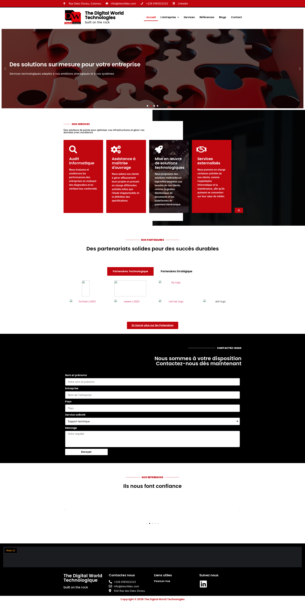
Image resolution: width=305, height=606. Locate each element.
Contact (236, 17)
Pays (68, 401)
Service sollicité (75, 415)
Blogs (222, 17)
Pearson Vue (162, 581)
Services (189, 17)
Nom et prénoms (76, 375)
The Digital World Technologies (104, 15)
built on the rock (97, 22)
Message (71, 428)
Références (207, 17)
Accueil (151, 17)
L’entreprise (168, 17)
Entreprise (71, 388)
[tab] (130, 271)
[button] (5, 69)
